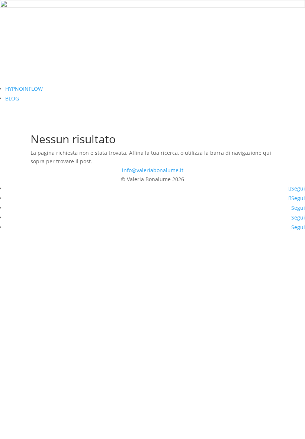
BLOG (12, 98)
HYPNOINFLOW (24, 88)
